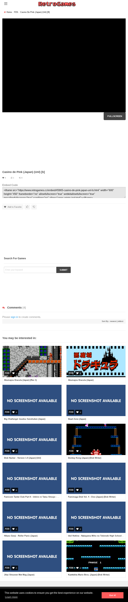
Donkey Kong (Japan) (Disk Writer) (84, 458)
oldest (120, 321)
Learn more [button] (11, 597)
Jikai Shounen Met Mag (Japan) (19, 575)
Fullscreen (114, 116)
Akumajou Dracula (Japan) (81, 380)
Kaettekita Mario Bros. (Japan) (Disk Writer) (88, 575)
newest (113, 321)
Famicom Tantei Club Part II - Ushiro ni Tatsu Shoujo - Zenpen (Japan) (38, 497)
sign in (14, 317)
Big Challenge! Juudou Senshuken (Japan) (24, 419)
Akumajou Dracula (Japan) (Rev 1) (20, 380)
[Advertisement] (64, 145)
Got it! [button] (112, 595)
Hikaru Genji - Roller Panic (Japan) (20, 536)
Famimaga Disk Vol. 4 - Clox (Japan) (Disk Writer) (92, 497)
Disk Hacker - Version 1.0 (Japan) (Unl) (22, 458)
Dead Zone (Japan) (77, 419)
